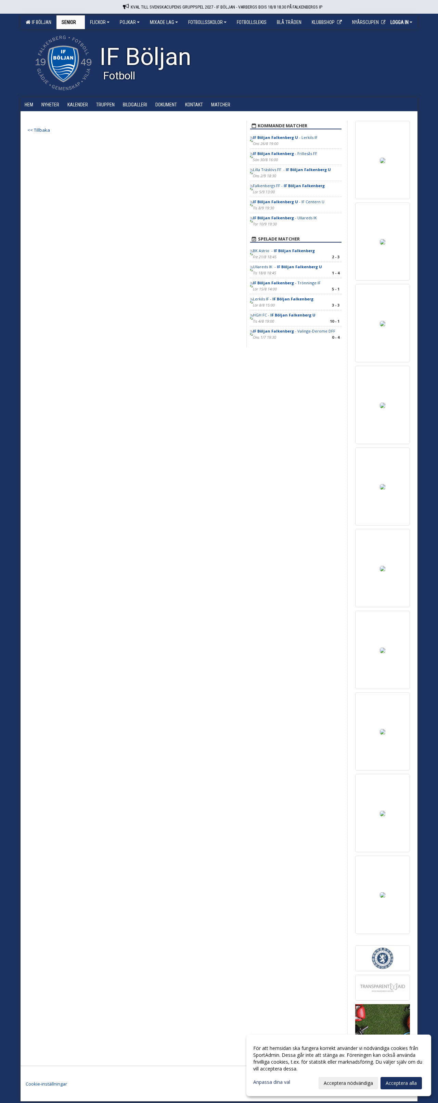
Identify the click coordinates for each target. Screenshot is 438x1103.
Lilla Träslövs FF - (292, 169)
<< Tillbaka (38, 130)
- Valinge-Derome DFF (294, 331)
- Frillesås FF (285, 153)
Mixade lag (162, 22)
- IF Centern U (288, 201)
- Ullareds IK (285, 217)
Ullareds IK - (287, 266)
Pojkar (128, 22)
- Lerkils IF (285, 137)
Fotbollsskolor (205, 22)
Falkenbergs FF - (289, 185)
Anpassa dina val (271, 1082)
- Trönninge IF (287, 282)
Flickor (98, 22)
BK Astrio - (284, 250)
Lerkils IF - (283, 298)
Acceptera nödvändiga (348, 1083)
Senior (69, 22)
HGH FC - (284, 314)
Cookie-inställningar (46, 1084)
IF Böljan (40, 22)
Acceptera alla (401, 1083)
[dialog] (338, 1065)
